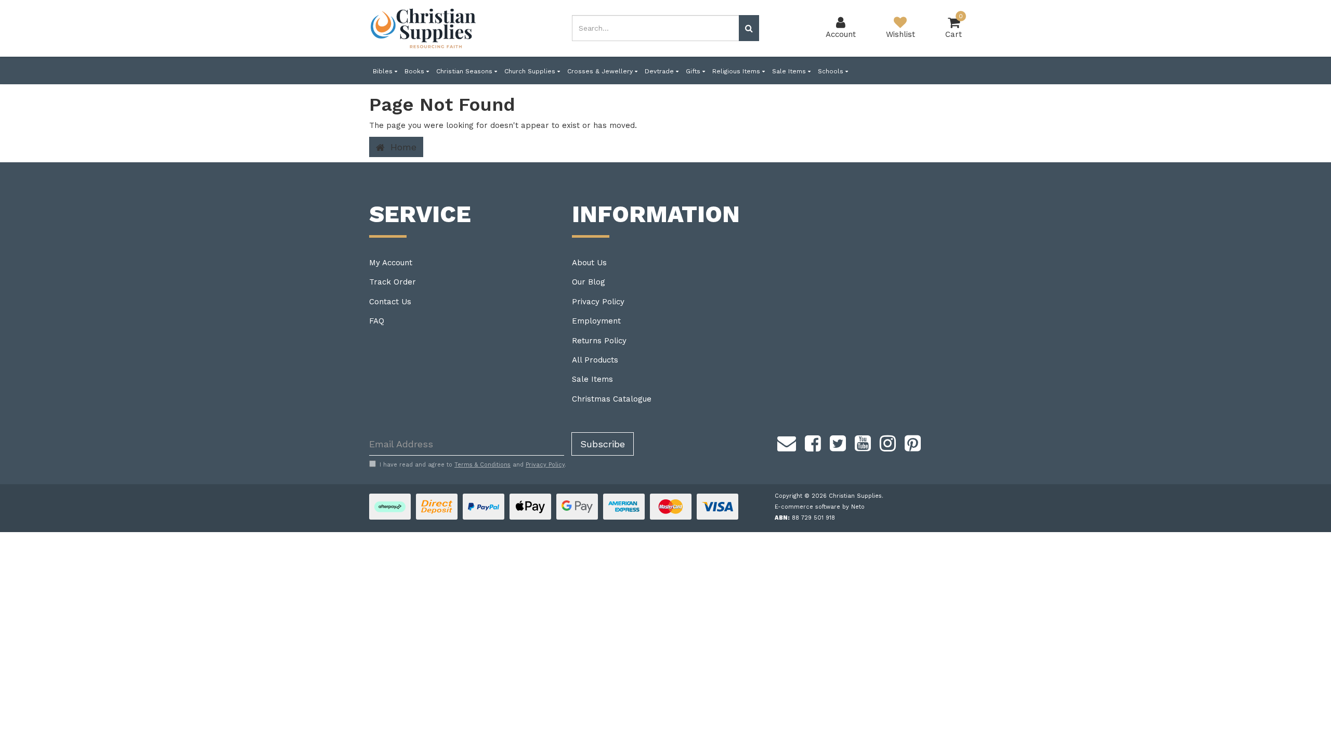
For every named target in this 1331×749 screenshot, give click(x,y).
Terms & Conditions (482, 464)
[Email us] (786, 441)
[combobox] (655, 28)
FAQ (376, 321)
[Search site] (749, 28)
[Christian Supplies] (423, 28)
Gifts (694, 71)
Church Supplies (530, 71)
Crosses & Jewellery (601, 71)
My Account (390, 262)
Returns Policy (599, 340)
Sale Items (790, 71)
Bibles (384, 71)
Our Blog (588, 282)
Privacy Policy (598, 301)
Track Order (392, 282)
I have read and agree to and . (473, 464)
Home (401, 146)
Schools (831, 71)
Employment (596, 321)
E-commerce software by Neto (820, 506)
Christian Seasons (465, 71)
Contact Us (390, 301)
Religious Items (737, 71)
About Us (589, 262)
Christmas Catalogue (611, 399)
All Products (595, 360)
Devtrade (660, 71)
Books (415, 71)
